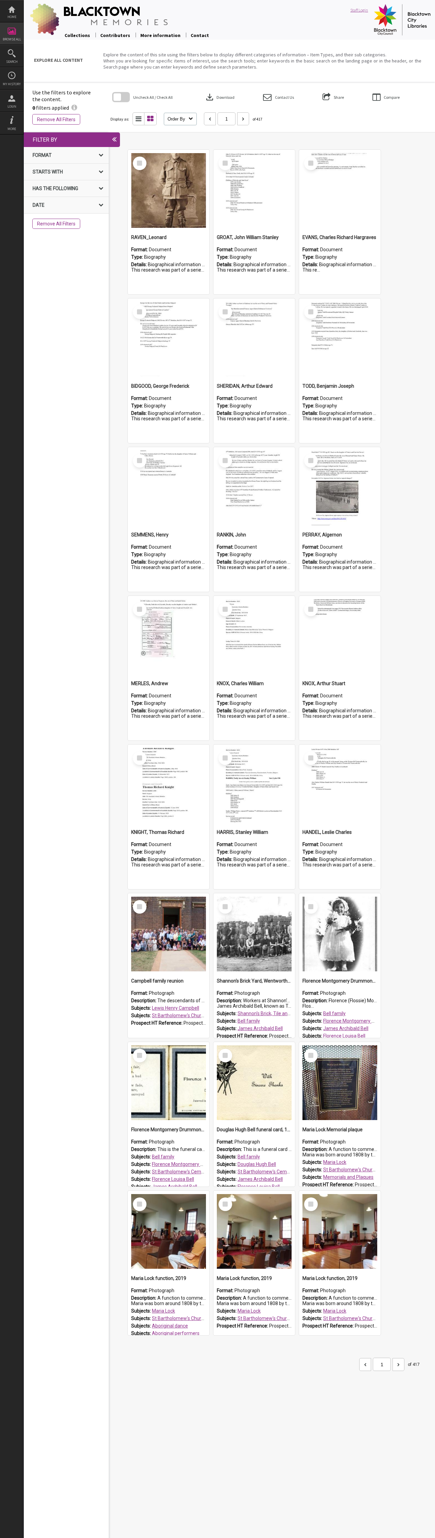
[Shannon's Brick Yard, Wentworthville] (254, 934)
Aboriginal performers (175, 1333)
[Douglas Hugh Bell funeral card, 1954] (254, 1082)
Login (11, 106)
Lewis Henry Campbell (175, 1008)
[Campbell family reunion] (168, 934)
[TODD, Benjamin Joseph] (339, 339)
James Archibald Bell (260, 1028)
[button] (278, 97)
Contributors (115, 35)
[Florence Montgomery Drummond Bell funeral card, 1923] (168, 1082)
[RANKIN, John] (254, 488)
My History (12, 84)
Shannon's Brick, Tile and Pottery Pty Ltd (280, 1013)
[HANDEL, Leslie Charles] (339, 785)
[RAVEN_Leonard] (168, 190)
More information (160, 35)
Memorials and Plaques (348, 1177)
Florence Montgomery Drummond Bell (364, 1021)
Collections (77, 35)
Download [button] (219, 97)
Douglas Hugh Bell (257, 1164)
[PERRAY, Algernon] (339, 488)
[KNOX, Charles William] (254, 636)
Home (11, 17)
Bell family (249, 1021)
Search (12, 61)
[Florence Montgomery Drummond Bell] (339, 934)
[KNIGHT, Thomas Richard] (168, 785)
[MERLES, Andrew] (168, 636)
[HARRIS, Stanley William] (254, 785)
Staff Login (359, 10)
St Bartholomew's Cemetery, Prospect (192, 1171)
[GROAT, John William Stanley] (254, 190)
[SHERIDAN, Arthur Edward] (254, 339)
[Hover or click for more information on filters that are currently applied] (74, 107)
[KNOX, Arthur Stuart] (339, 636)
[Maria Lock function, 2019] (168, 1231)
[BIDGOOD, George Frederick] (168, 339)
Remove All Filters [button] (56, 119)
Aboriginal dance (170, 1326)
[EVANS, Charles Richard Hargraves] (339, 190)
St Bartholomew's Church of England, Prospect (202, 1015)
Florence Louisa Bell (344, 1036)
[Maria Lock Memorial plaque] (339, 1082)
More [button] (11, 129)
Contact (200, 35)
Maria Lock (334, 1162)
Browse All (12, 39)
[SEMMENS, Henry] (168, 488)
